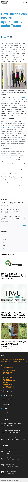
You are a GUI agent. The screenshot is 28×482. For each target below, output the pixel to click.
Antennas (5, 408)
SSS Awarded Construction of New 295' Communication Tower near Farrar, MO (13, 276)
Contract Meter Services (9, 380)
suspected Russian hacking (10, 127)
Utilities (4, 239)
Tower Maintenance (8, 367)
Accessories (6, 413)
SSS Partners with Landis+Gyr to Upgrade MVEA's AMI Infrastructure (14, 344)
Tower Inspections (7, 372)
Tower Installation (7, 369)
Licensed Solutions (7, 395)
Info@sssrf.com (10, 464)
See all (3, 248)
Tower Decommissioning (9, 370)
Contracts (4, 237)
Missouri (4, 242)
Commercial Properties (8, 386)
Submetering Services (6, 384)
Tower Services (5, 366)
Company (4, 245)
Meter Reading (6, 379)
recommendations (5, 155)
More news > (24, 225)
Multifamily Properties (8, 388)
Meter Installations (7, 377)
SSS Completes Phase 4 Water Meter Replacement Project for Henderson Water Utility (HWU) (13, 218)
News (3, 234)
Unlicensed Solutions (8, 400)
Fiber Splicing (6, 382)
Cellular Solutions (7, 404)
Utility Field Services (6, 376)
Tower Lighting (6, 373)
